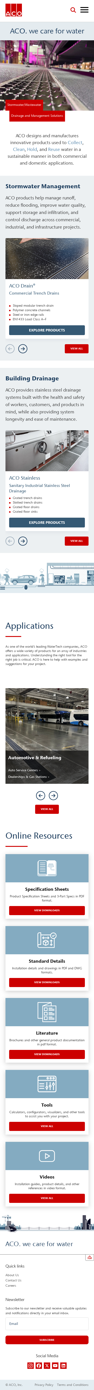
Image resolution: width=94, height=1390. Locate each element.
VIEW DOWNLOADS (47, 910)
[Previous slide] (40, 795)
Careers (10, 1285)
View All (47, 809)
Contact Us (13, 1280)
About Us (12, 1275)
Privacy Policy (44, 1385)
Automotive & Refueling (34, 758)
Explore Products (47, 330)
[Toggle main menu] (84, 10)
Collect (75, 143)
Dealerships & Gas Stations (28, 777)
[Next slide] (22, 348)
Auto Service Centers (23, 770)
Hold (32, 149)
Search (73, 10)
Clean (19, 149)
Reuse (54, 149)
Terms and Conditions (73, 1385)
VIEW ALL (47, 1198)
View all (76, 348)
